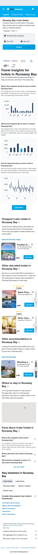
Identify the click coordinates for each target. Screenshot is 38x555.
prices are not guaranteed (15, 525)
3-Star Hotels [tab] (7, 481)
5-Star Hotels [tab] (20, 481)
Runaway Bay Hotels (26, 548)
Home (2, 548)
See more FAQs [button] (19, 467)
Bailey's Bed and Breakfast (11, 506)
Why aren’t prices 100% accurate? (15, 538)
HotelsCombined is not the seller (14, 531)
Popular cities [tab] (8, 490)
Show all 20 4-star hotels (11, 239)
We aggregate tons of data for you (15, 535)
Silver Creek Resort (8, 514)
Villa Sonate (6, 511)
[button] (3, 9)
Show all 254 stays (9, 357)
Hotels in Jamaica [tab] (24, 486)
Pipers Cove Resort (9, 508)
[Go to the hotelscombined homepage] (15, 9)
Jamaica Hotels (10, 548)
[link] (19, 207)
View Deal (28, 257)
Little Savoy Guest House (11, 503)
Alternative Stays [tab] (9, 486)
